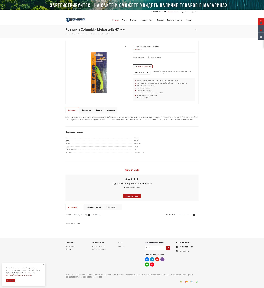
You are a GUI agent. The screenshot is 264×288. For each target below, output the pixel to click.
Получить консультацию (143, 66)
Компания (69, 242)
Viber (162, 259)
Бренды (121, 246)
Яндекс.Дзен (152, 264)
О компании (70, 246)
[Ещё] (196, 19)
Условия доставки (99, 249)
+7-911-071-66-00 (159, 12)
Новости (68, 249)
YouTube (157, 259)
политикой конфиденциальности (18, 275)
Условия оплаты (98, 246)
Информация (98, 242)
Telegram (152, 259)
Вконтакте (147, 259)
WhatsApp (147, 264)
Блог (120, 242)
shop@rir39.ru (185, 251)
